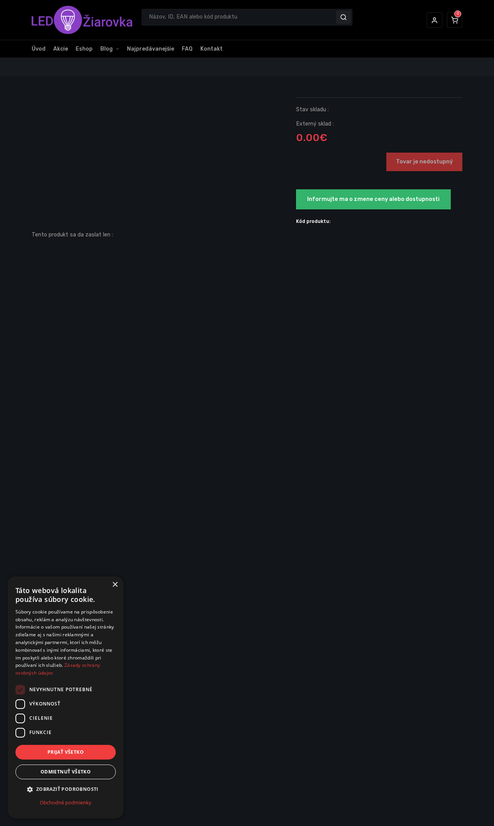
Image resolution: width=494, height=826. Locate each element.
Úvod (39, 49)
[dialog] (66, 697)
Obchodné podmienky (65, 802)
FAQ (187, 49)
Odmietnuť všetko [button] (66, 772)
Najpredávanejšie (150, 49)
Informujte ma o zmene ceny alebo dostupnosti (373, 199)
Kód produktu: (313, 221)
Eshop (84, 49)
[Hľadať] (343, 17)
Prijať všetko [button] (65, 752)
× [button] (115, 585)
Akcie (60, 49)
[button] (434, 20)
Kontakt (211, 49)
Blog (106, 49)
